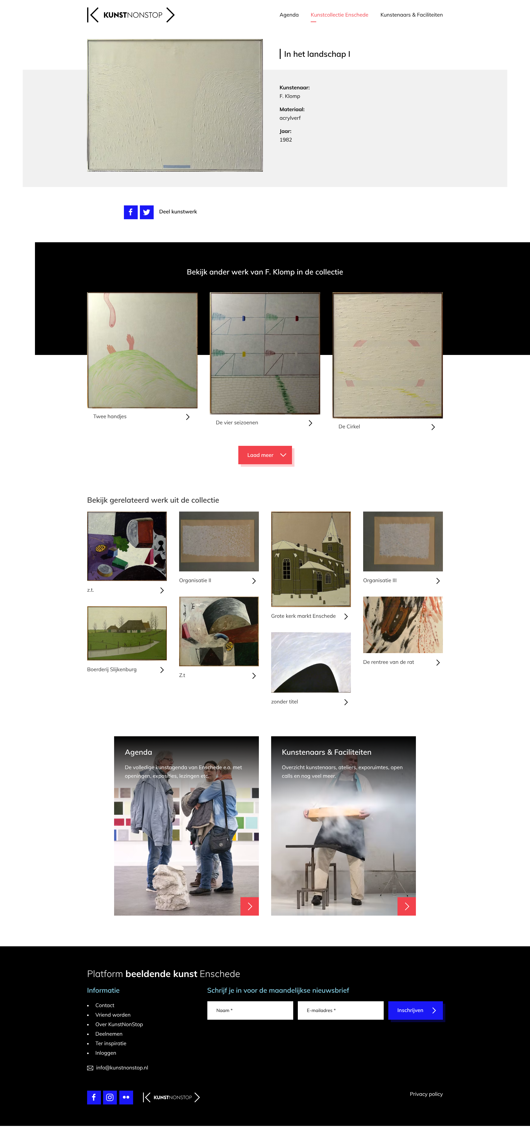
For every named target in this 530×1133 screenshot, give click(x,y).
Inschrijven (341, 570)
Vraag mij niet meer (352, 465)
